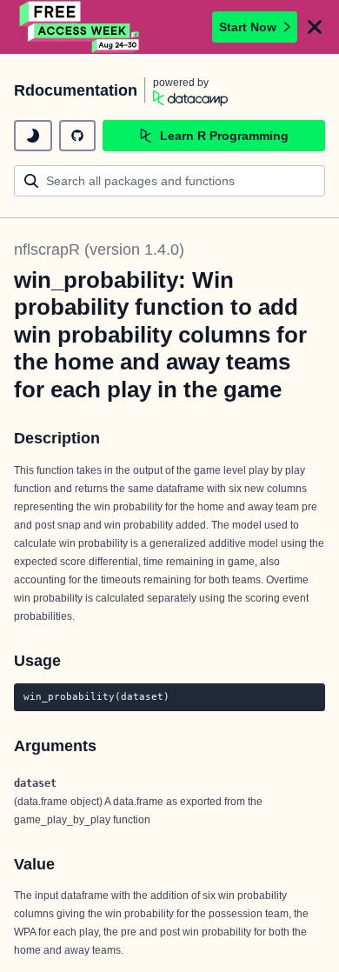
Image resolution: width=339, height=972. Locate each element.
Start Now (247, 27)
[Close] (314, 27)
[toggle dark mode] (33, 135)
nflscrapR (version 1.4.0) (99, 249)
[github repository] (77, 135)
